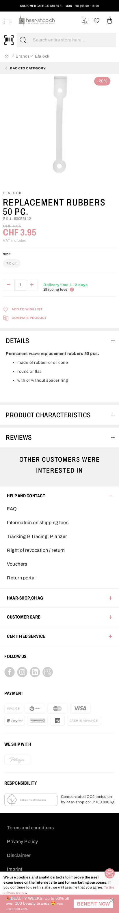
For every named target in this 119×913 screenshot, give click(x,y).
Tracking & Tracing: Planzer (37, 536)
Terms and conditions (30, 827)
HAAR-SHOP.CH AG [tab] (25, 598)
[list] (59, 130)
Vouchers (17, 564)
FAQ (12, 508)
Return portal (21, 577)
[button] (93, 903)
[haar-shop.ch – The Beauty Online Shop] (37, 21)
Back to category (28, 68)
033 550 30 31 (54, 5)
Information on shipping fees (37, 522)
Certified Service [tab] (26, 636)
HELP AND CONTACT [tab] (26, 495)
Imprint (15, 869)
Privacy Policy (22, 841)
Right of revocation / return (36, 550)
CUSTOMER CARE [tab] (23, 617)
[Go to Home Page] (6, 56)
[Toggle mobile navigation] (7, 21)
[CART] (110, 20)
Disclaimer (19, 855)
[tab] (59, 341)
